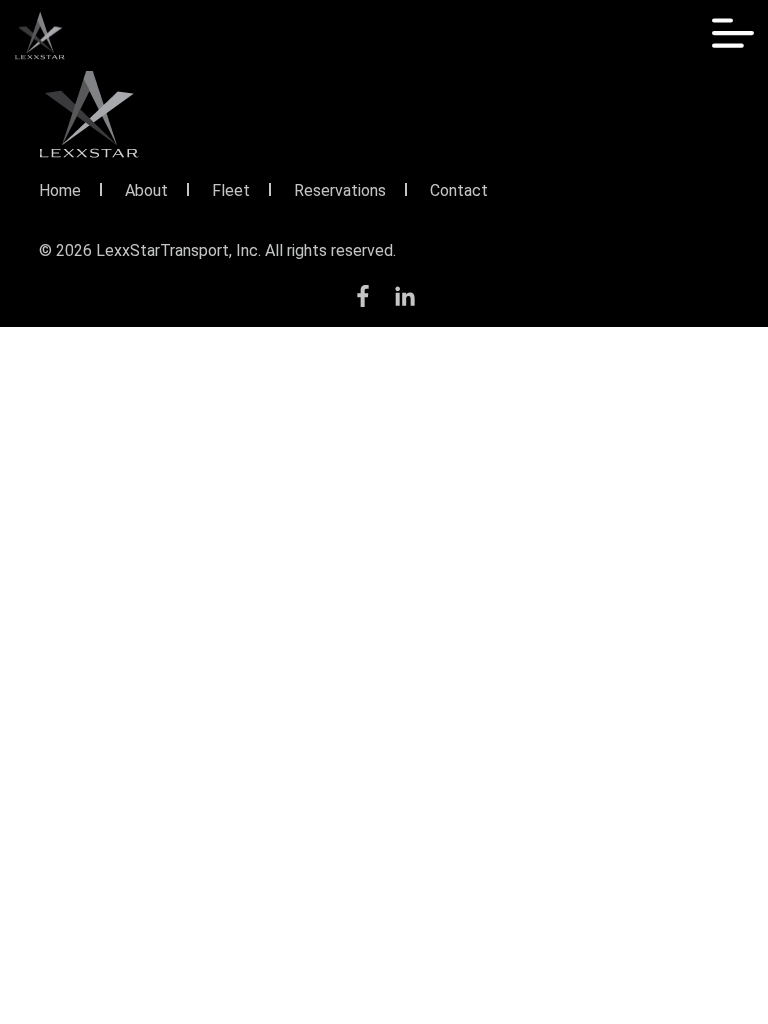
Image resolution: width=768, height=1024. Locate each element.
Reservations (340, 190)
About (146, 190)
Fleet (231, 190)
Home (60, 190)
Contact (459, 190)
